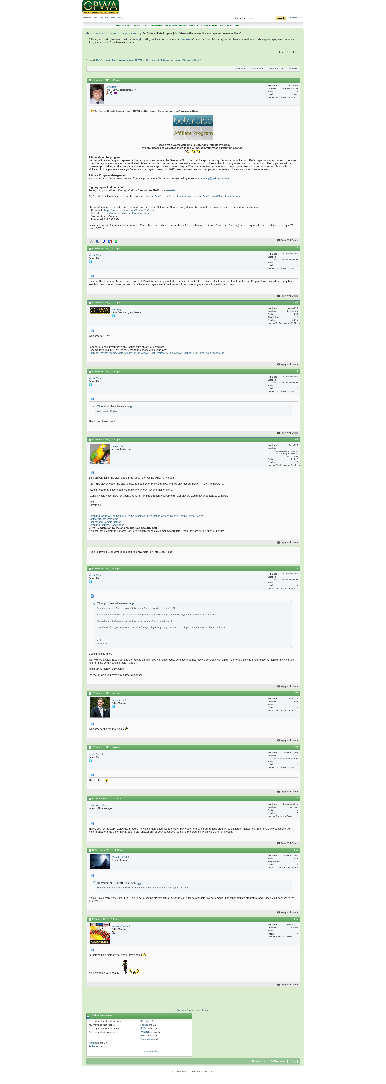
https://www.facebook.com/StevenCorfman (129, 210)
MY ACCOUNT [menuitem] (122, 25)
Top (293, 1061)
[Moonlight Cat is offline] (100, 861)
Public (105, 33)
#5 (296, 439)
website (170, 190)
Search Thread (275, 69)
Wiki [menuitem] (144, 25)
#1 (296, 80)
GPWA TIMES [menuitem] (218, 25)
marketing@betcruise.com (213, 178)
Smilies (144, 1025)
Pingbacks (94, 1043)
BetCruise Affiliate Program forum (222, 196)
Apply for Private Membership (106, 352)
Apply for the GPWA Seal (140, 352)
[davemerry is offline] (100, 707)
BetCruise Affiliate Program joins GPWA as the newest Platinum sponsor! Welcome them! (148, 60)
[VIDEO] (144, 1032)
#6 (296, 568)
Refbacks (93, 1046)
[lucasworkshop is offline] (100, 933)
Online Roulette (117, 515)
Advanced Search (296, 18)
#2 (296, 248)
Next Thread (202, 1010)
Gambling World (98, 515)
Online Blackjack (136, 515)
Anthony (233, 225)
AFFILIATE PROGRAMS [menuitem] (175, 25)
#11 (296, 919)
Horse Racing (195, 515)
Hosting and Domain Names (105, 521)
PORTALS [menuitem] (193, 25)
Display (291, 69)
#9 (296, 798)
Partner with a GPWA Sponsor (174, 352)
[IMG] (143, 1028)
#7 (296, 693)
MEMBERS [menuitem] (205, 25)
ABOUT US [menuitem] (239, 25)
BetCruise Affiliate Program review (175, 196)
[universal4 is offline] (100, 454)
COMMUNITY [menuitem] (156, 25)
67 (296, 317)
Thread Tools (256, 69)
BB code (144, 1021)
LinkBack (239, 69)
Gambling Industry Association (106, 524)
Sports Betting (178, 515)
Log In (102, 17)
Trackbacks (146, 1039)
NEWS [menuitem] (229, 25)
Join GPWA (116, 17)
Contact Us (258, 1061)
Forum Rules (151, 1051)
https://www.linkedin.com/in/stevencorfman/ (128, 213)
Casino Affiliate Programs (103, 518)
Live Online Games (158, 515)
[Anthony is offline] (100, 310)
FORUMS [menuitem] (135, 25)
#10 (296, 850)
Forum (94, 33)
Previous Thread (185, 1010)
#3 (296, 302)
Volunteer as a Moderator (209, 352)
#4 (296, 371)
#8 (296, 747)
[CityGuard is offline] (97, 94)
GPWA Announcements (125, 33)
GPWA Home (278, 1061)
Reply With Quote (289, 240)
